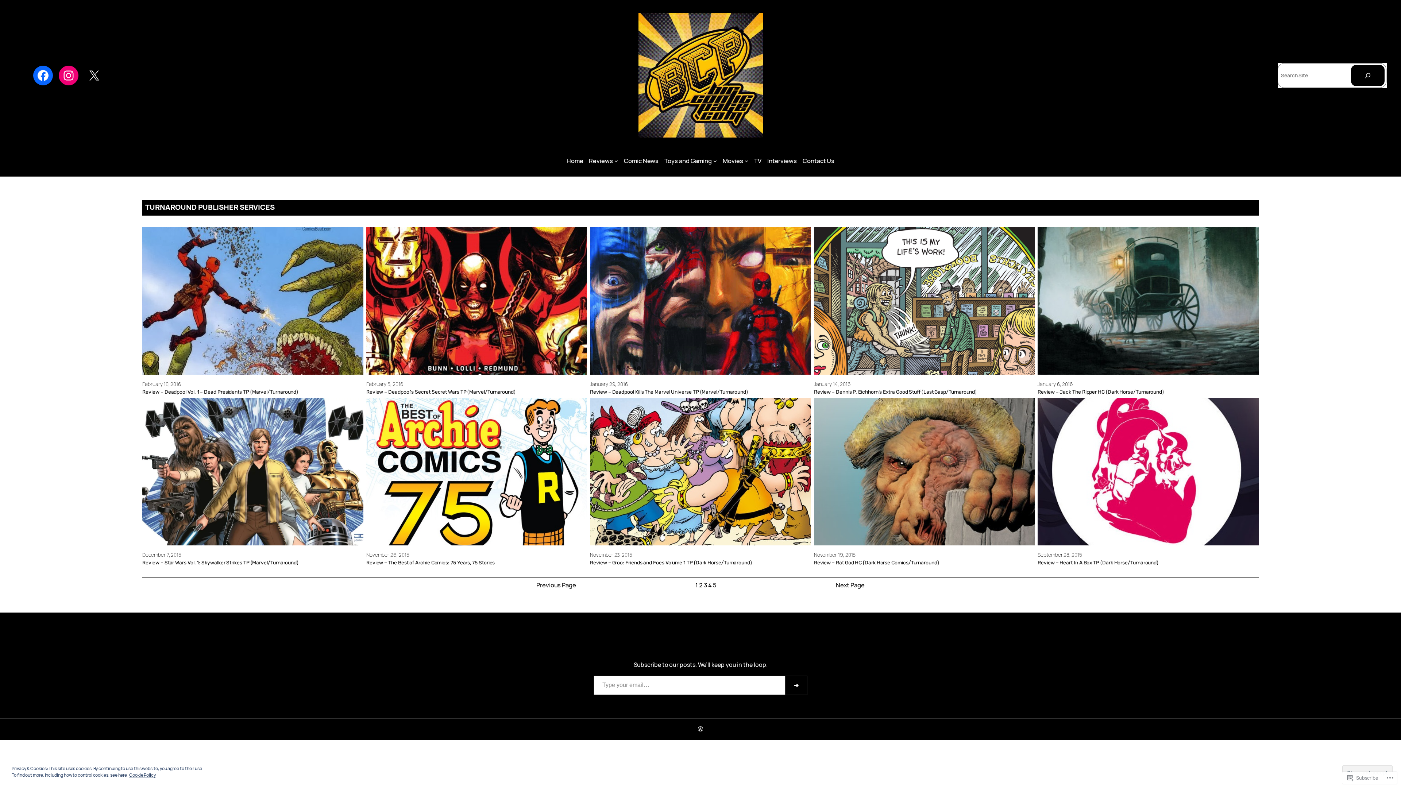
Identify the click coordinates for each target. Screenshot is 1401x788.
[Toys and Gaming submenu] (715, 161)
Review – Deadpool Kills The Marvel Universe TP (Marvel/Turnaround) (669, 392)
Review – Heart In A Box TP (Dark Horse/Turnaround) (1098, 562)
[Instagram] (68, 75)
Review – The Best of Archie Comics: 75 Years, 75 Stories (430, 562)
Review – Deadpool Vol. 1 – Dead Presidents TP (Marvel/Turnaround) (220, 392)
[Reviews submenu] (616, 161)
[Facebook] (43, 75)
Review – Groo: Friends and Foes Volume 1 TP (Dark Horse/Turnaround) (671, 562)
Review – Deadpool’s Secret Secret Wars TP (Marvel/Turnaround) (441, 392)
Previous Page (556, 585)
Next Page (850, 585)
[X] (94, 75)
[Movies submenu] (746, 161)
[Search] (1368, 75)
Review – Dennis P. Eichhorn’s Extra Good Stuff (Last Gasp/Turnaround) (895, 392)
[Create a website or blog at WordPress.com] (700, 729)
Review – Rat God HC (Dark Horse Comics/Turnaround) (876, 562)
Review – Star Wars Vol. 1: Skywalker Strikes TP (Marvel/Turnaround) (220, 562)
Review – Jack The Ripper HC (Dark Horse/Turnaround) (1101, 392)
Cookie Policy (142, 775)
